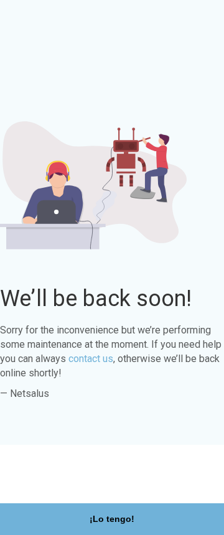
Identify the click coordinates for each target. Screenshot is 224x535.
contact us (90, 359)
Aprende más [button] (85, 483)
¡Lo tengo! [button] (112, 519)
